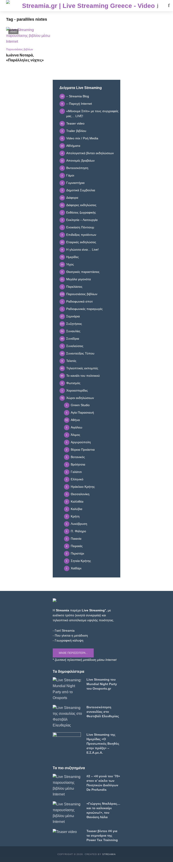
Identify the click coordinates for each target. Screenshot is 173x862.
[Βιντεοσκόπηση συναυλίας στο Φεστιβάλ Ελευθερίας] (67, 716)
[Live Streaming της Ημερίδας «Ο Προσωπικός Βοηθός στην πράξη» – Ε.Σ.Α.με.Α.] (67, 740)
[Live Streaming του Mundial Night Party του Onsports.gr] (67, 689)
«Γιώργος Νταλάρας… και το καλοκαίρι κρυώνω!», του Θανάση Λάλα (103, 810)
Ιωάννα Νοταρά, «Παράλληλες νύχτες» (25, 57)
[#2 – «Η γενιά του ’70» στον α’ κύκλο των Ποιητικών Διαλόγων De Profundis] (67, 785)
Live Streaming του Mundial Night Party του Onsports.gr (101, 684)
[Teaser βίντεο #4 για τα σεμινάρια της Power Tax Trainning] (67, 832)
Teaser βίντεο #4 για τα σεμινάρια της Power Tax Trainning (102, 835)
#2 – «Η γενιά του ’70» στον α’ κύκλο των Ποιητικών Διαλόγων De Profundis (103, 782)
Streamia (109, 854)
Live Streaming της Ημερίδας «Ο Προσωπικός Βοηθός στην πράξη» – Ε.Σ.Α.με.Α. (102, 743)
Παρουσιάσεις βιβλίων (19, 49)
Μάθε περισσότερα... (73, 653)
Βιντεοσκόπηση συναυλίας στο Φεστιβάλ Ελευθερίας (102, 711)
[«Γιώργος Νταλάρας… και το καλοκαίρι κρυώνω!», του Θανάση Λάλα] (67, 813)
